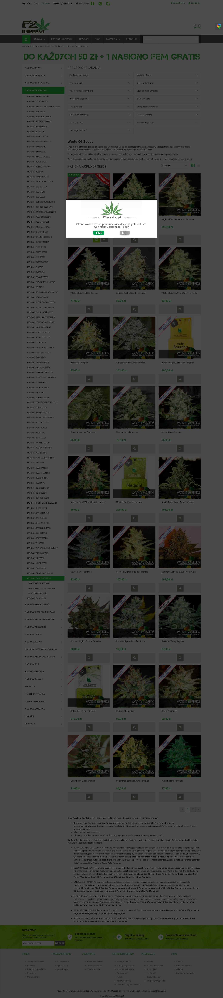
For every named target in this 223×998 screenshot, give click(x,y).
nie (124, 233)
